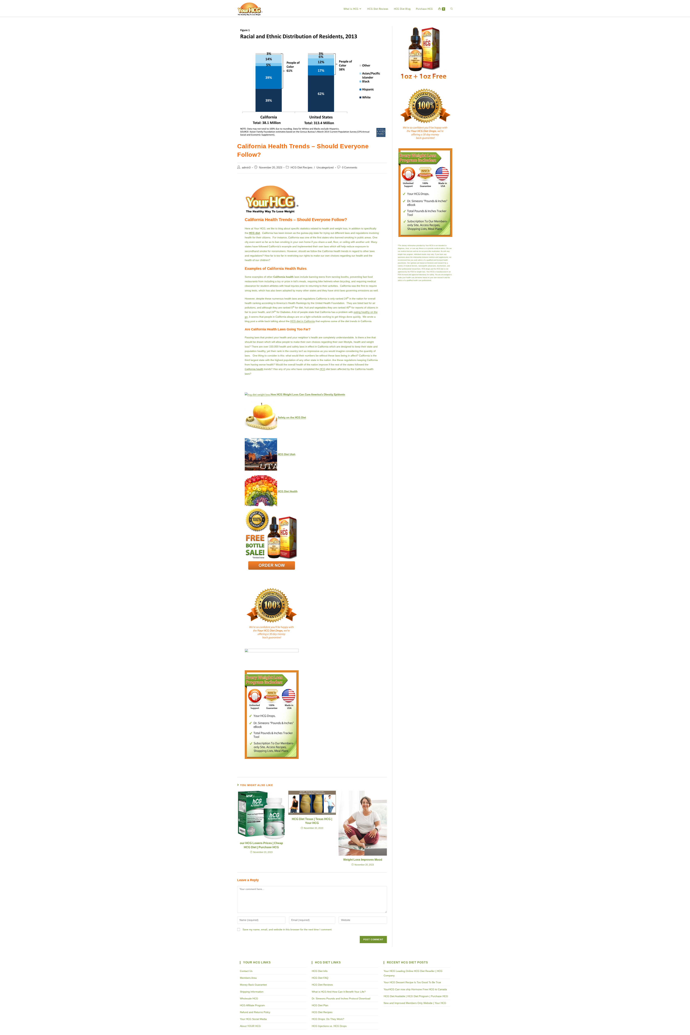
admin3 (246, 167)
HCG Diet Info (320, 971)
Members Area (248, 977)
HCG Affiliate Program (252, 1005)
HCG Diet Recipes (301, 167)
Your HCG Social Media (253, 1019)
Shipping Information (251, 991)
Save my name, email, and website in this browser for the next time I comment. (287, 929)
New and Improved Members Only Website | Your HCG (415, 1003)
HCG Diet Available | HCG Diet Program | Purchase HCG (416, 996)
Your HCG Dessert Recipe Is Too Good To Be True (412, 982)
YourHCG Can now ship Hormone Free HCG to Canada (415, 989)
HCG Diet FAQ (320, 977)
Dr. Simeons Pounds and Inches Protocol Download (341, 998)
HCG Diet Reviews (322, 984)
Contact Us (246, 971)
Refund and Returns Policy (255, 1012)
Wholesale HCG (249, 998)
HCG (322, 369)
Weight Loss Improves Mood (362, 859)
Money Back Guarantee (253, 984)
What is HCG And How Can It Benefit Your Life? (339, 991)
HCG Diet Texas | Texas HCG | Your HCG (312, 821)
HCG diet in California (302, 321)
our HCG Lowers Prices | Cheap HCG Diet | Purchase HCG (261, 845)
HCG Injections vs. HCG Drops (329, 1026)
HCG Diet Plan (320, 1005)
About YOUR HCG (250, 1026)
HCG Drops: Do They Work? (328, 1019)
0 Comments (349, 167)
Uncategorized (325, 167)
